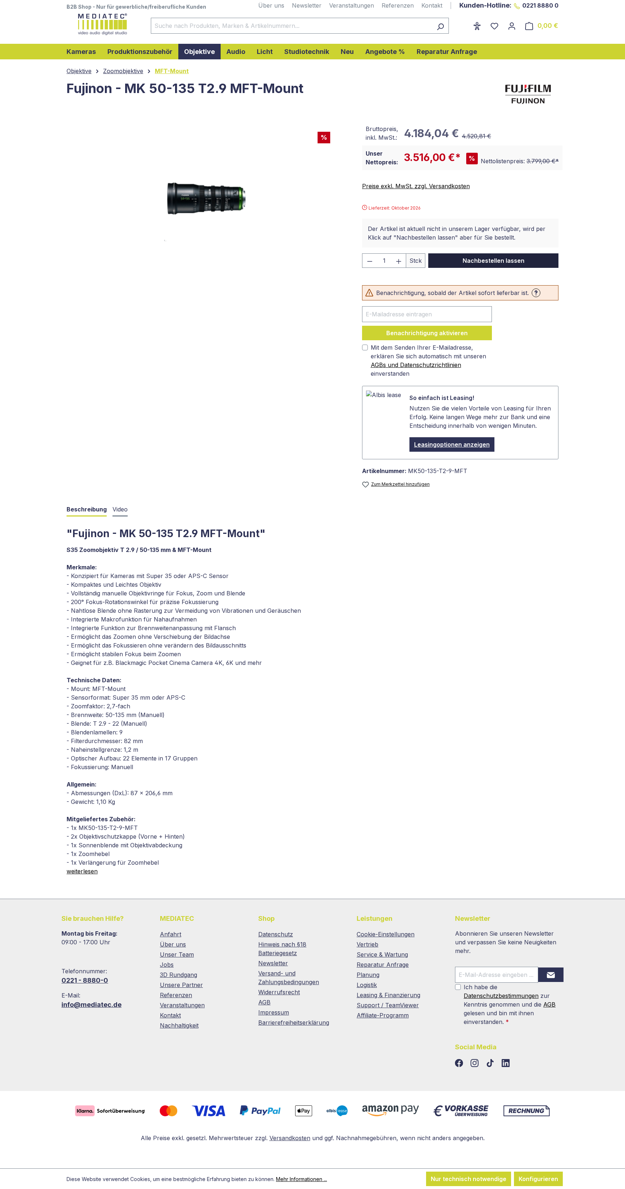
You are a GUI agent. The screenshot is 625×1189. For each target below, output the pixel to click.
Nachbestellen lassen (493, 260)
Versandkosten (289, 1138)
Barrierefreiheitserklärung (293, 1022)
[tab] (87, 510)
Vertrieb (367, 944)
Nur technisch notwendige (468, 1178)
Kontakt (431, 5)
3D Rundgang (178, 974)
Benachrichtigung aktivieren (427, 333)
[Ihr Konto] (511, 25)
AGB (264, 1002)
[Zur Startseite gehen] (101, 24)
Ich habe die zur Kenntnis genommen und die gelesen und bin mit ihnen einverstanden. (510, 1004)
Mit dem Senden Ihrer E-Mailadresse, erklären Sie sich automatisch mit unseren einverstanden (428, 360)
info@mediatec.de (91, 1004)
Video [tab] (120, 509)
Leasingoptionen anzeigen (452, 444)
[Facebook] (460, 1063)
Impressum (273, 1012)
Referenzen (398, 5)
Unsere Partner (181, 984)
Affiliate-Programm (383, 1015)
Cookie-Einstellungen (385, 934)
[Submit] (551, 974)
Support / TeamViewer (388, 1005)
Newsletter (307, 5)
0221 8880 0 (540, 5)
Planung (368, 974)
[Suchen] (440, 26)
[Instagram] (475, 1063)
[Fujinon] (528, 93)
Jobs (167, 964)
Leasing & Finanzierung (388, 995)
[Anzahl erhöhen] (399, 260)
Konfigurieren (538, 1178)
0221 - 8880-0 (84, 980)
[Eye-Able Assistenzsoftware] (477, 25)
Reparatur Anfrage (383, 964)
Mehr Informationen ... (301, 1179)
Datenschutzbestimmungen (501, 995)
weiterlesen (82, 871)
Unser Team (177, 954)
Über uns (271, 5)
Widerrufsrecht (279, 992)
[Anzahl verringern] (369, 260)
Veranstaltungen (351, 5)
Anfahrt (170, 934)
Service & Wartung (382, 954)
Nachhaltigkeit (179, 1025)
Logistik (367, 984)
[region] (207, 199)
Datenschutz (275, 934)
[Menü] (463, 23)
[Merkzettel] (494, 25)
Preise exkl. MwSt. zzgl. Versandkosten (416, 186)
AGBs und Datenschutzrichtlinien (416, 364)
